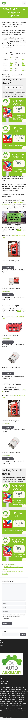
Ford (5, 564)
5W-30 (19, 230)
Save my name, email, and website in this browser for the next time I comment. (14, 616)
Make (1, 640)
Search (4, 631)
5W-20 (19, 311)
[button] (20, 87)
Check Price (8, 267)
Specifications (11, 564)
